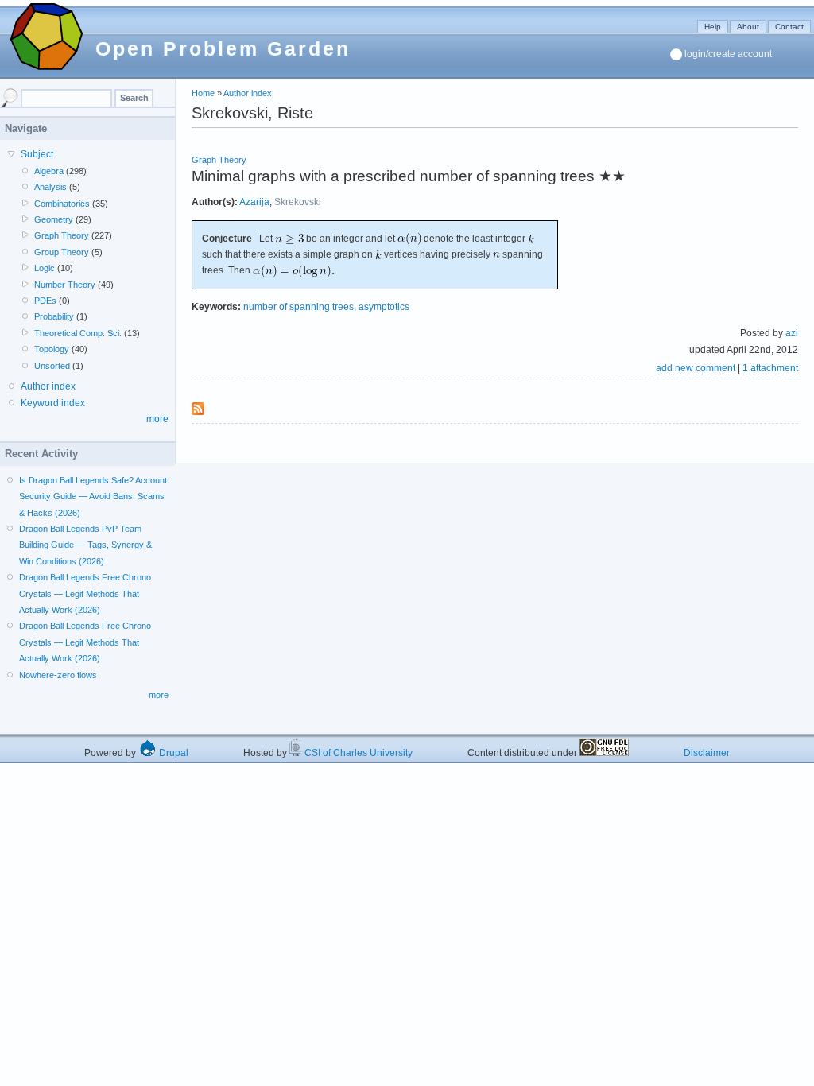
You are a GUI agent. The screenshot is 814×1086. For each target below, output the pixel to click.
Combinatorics (62, 203)
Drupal (172, 752)
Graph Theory (219, 160)
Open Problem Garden (223, 48)
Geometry (53, 219)
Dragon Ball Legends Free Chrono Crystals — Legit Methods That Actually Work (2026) (85, 593)
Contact (789, 26)
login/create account (728, 54)
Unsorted (52, 365)
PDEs (45, 300)
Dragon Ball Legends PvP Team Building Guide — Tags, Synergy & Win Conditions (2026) (85, 545)
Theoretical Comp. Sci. (78, 333)
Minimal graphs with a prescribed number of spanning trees (393, 176)
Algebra (49, 171)
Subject (37, 154)
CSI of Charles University (357, 752)
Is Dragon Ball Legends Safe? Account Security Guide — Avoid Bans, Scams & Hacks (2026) (93, 496)
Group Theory (61, 252)
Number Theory (64, 284)
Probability (54, 316)
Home (203, 93)
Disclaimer (707, 752)
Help (712, 26)
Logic (44, 268)
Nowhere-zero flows (58, 675)
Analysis (50, 187)
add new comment (695, 368)
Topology (51, 349)
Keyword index (53, 403)
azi (791, 333)
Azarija (254, 202)
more (157, 419)
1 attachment (770, 368)
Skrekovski (297, 202)
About (748, 26)
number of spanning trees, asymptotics (326, 306)
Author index (247, 93)
